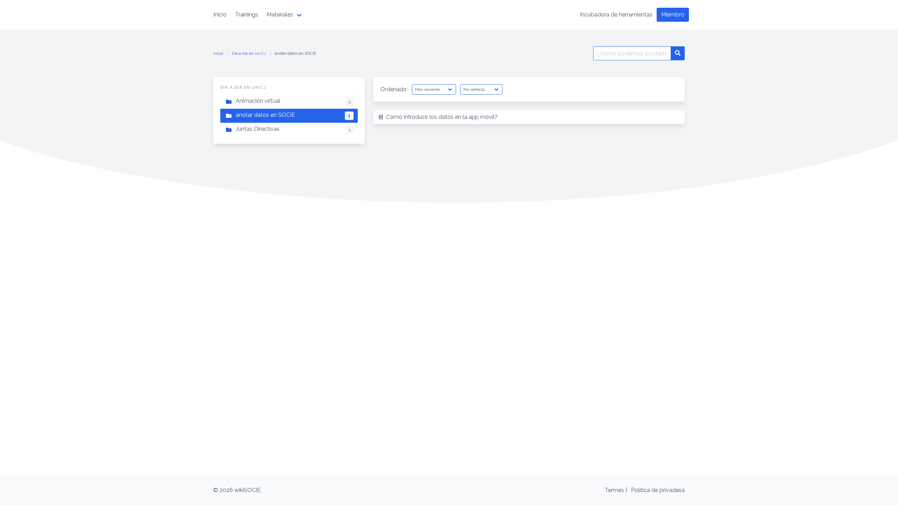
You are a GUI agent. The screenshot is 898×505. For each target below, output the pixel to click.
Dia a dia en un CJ (249, 53)
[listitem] (529, 117)
